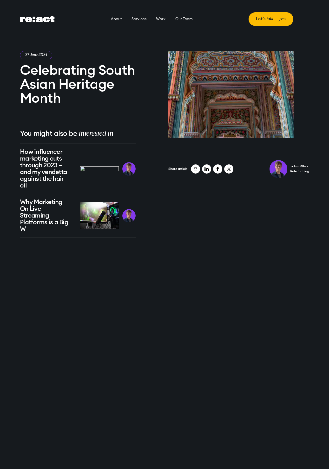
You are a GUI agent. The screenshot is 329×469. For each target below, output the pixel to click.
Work (161, 19)
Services (139, 19)
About (116, 19)
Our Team (184, 19)
